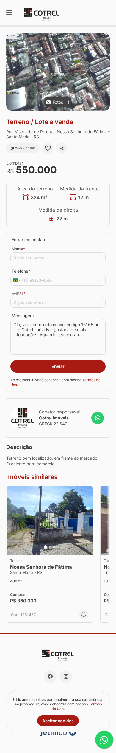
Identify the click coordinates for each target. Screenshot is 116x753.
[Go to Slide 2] (50, 547)
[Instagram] (65, 676)
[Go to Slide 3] (54, 547)
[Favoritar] (48, 148)
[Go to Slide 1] (45, 547)
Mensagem (23, 315)
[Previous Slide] (13, 520)
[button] (58, 72)
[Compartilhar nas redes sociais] (61, 148)
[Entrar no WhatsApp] (97, 418)
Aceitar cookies (58, 720)
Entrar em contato (29, 239)
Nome (18, 248)
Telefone (21, 271)
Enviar (58, 366)
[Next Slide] (86, 520)
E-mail (19, 293)
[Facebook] (50, 676)
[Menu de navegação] (9, 12)
